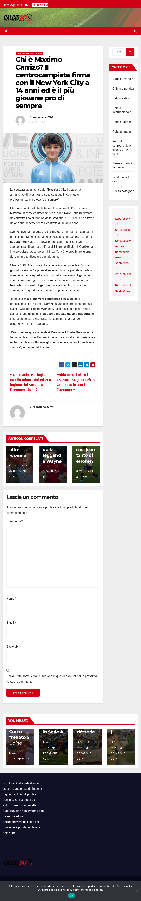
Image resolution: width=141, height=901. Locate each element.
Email (11, 622)
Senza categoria (123, 191)
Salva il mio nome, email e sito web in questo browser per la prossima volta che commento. (51, 679)
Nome (11, 598)
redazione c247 (43, 117)
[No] (136, 891)
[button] (135, 31)
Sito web (12, 646)
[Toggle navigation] (71, 31)
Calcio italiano (122, 121)
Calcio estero (121, 98)
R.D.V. (25, 758)
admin (50, 476)
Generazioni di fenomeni (29, 53)
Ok (71, 895)
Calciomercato (122, 131)
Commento (14, 521)
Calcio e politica (123, 88)
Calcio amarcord (123, 78)
